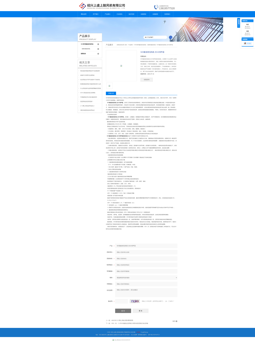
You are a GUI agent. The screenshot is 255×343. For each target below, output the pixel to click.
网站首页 (83, 14)
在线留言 (155, 14)
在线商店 (143, 14)
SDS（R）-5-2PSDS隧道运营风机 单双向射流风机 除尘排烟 (129, 323)
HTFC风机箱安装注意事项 (87, 92)
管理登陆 (140, 334)
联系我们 (167, 14)
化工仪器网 (134, 334)
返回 (174, 321)
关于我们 (95, 14)
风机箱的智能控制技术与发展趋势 (90, 71)
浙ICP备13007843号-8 (153, 334)
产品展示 (107, 14)
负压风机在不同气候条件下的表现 (90, 79)
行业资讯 (119, 14)
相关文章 (84, 62)
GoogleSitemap (144, 332)
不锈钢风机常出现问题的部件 (88, 97)
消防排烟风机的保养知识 (87, 110)
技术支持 (131, 14)
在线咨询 (146, 79)
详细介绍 (111, 93)
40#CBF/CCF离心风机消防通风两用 (122, 320)
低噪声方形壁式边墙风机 (87, 75)
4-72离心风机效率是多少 (87, 106)
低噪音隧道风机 (86, 48)
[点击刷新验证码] (135, 301)
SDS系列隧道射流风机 (140, 44)
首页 (126, 44)
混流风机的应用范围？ (86, 101)
